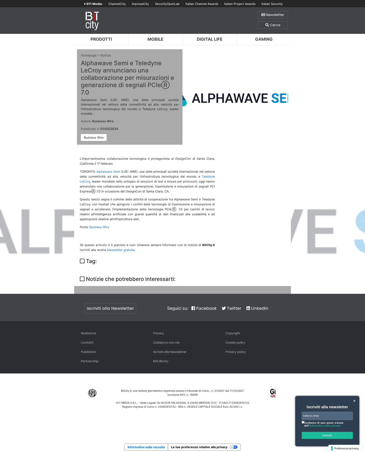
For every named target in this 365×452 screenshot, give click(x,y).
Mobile (155, 39)
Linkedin (259, 308)
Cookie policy (235, 342)
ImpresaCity (140, 4)
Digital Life (209, 39)
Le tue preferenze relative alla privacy (199, 447)
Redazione (88, 333)
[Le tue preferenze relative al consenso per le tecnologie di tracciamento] (345, 448)
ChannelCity (117, 4)
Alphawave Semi (108, 171)
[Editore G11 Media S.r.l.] (272, 392)
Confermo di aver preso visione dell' (324, 424)
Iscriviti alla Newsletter (110, 308)
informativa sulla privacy (324, 425)
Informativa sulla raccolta (146, 447)
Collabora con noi (166, 342)
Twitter (233, 308)
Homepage (89, 55)
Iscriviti (327, 435)
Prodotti (101, 39)
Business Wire (94, 137)
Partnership (89, 361)
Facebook (206, 308)
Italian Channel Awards (202, 4)
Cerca (274, 25)
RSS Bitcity (160, 361)
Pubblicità (88, 352)
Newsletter (274, 14)
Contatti (87, 342)
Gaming (264, 39)
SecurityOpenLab (167, 4)
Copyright (232, 333)
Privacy (158, 333)
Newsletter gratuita (121, 250)
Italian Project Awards (240, 4)
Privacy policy (235, 352)
